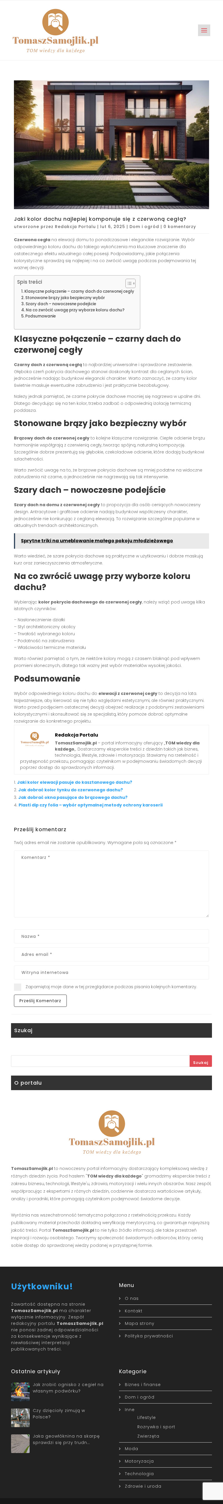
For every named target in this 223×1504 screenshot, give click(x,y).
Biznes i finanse (143, 1385)
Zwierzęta (148, 1436)
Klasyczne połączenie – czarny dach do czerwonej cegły (79, 291)
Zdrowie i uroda (143, 1486)
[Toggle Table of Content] (127, 283)
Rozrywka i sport (156, 1427)
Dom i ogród (144, 227)
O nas (132, 1298)
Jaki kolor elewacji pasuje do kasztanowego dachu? (74, 782)
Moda (131, 1449)
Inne (130, 1410)
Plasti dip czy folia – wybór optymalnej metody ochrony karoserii (91, 805)
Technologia (139, 1474)
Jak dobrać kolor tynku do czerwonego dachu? (70, 790)
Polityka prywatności (149, 1336)
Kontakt (134, 1311)
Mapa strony (139, 1323)
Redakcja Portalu (75, 227)
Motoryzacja (139, 1461)
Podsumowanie (40, 316)
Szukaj (200, 1062)
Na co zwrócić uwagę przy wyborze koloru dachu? (75, 310)
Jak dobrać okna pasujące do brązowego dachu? (72, 797)
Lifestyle (146, 1417)
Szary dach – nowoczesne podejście (61, 304)
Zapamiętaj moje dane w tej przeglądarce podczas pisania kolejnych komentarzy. (111, 987)
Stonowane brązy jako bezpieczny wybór (65, 298)
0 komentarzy (179, 227)
